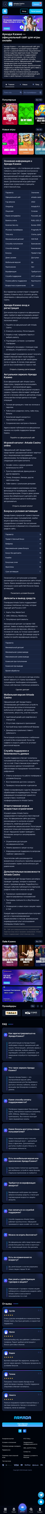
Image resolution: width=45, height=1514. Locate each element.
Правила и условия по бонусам (30, 1456)
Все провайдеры (30, 92)
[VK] (25, 1431)
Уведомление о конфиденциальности (30, 1443)
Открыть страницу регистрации (22, 369)
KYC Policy (26, 1438)
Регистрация (36, 11)
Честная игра (6, 1461)
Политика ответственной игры (10, 1456)
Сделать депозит (22, 690)
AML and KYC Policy (29, 1448)
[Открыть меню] (4, 11)
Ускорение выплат (8, 1438)
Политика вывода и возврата (11, 1446)
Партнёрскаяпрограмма (22, 1424)
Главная (11, 84)
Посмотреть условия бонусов (22, 593)
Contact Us (26, 1451)
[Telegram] (20, 1431)
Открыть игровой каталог (22, 506)
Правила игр (6, 1450)
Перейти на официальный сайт (22, 438)
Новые (24, 84)
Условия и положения (9, 1442)
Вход (24, 11)
